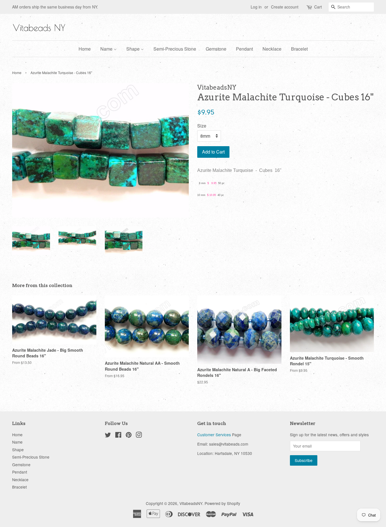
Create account (284, 7)
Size (201, 125)
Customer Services (214, 434)
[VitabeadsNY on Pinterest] (128, 436)
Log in (256, 7)
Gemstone (216, 49)
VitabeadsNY (190, 503)
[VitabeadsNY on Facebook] (118, 436)
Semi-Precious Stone (174, 49)
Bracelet (299, 49)
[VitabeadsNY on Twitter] (108, 436)
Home (85, 49)
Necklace (272, 49)
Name (107, 49)
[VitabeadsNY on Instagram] (139, 436)
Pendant (244, 49)
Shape (133, 49)
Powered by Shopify (222, 503)
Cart (318, 7)
